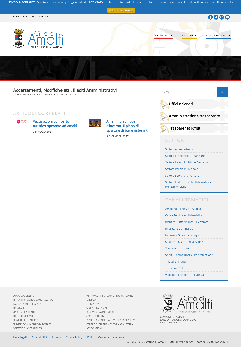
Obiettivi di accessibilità (27, 328)
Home (16, 16)
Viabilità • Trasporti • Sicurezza (184, 274)
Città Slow (92, 304)
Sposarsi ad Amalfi (97, 307)
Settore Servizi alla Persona (182, 175)
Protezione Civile (23, 316)
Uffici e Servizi (181, 103)
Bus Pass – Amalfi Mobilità (102, 312)
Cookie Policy (74, 337)
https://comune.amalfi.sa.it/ (120, 5)
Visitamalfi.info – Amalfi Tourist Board (109, 295)
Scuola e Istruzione (177, 248)
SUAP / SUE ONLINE (23, 295)
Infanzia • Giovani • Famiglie (182, 235)
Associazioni (94, 328)
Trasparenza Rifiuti (185, 128)
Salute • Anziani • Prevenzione (184, 241)
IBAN (90, 337)
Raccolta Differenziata (27, 304)
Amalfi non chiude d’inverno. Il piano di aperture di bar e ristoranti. (127, 126)
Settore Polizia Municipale (181, 169)
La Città (187, 35)
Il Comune (161, 35)
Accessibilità (39, 337)
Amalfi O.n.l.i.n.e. (96, 316)
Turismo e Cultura (176, 268)
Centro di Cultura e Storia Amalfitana (109, 324)
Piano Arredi (20, 307)
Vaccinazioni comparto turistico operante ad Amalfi (55, 123)
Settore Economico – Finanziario (185, 155)
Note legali (20, 337)
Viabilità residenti (24, 312)
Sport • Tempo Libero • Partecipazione (189, 255)
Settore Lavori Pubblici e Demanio (186, 162)
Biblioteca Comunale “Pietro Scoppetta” (110, 320)
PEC (33, 16)
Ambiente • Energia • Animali (183, 208)
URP (25, 16)
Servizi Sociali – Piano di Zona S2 (32, 324)
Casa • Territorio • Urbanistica (184, 215)
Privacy (56, 337)
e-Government (216, 35)
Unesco (91, 299)
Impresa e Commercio (179, 228)
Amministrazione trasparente (194, 115)
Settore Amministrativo (179, 149)
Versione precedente (111, 337)
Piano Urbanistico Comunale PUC (33, 299)
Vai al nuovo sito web (121, 10)
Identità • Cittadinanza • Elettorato (186, 222)
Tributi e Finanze (176, 261)
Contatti (43, 16)
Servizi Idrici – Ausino (25, 320)
